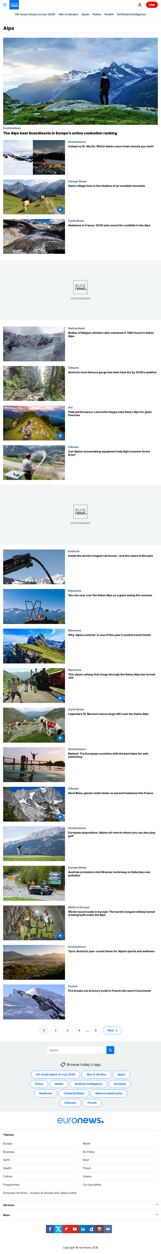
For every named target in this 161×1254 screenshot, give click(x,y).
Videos (87, 1176)
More (6, 1215)
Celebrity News (74, 1093)
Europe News (77, 181)
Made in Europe (79, 907)
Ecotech (74, 551)
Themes (8, 1134)
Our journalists (92, 1184)
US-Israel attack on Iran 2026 (35, 14)
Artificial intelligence (131, 14)
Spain (85, 14)
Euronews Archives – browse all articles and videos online (39, 1192)
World (86, 1143)
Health (109, 14)
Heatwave (45, 1093)
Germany (120, 1083)
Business (8, 1151)
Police (97, 14)
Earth (6, 1159)
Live (152, 4)
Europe (7, 1143)
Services (8, 1205)
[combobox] (80, 1050)
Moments (74, 590)
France (73, 986)
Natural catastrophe (108, 1093)
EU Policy (89, 1151)
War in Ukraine (68, 14)
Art (70, 407)
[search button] (110, 1050)
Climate (73, 367)
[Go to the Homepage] (14, 4)
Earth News (76, 220)
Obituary (70, 1102)
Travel (87, 1168)
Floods (92, 1102)
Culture (7, 1176)
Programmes (11, 1184)
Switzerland (76, 328)
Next (111, 1030)
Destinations (12, 127)
